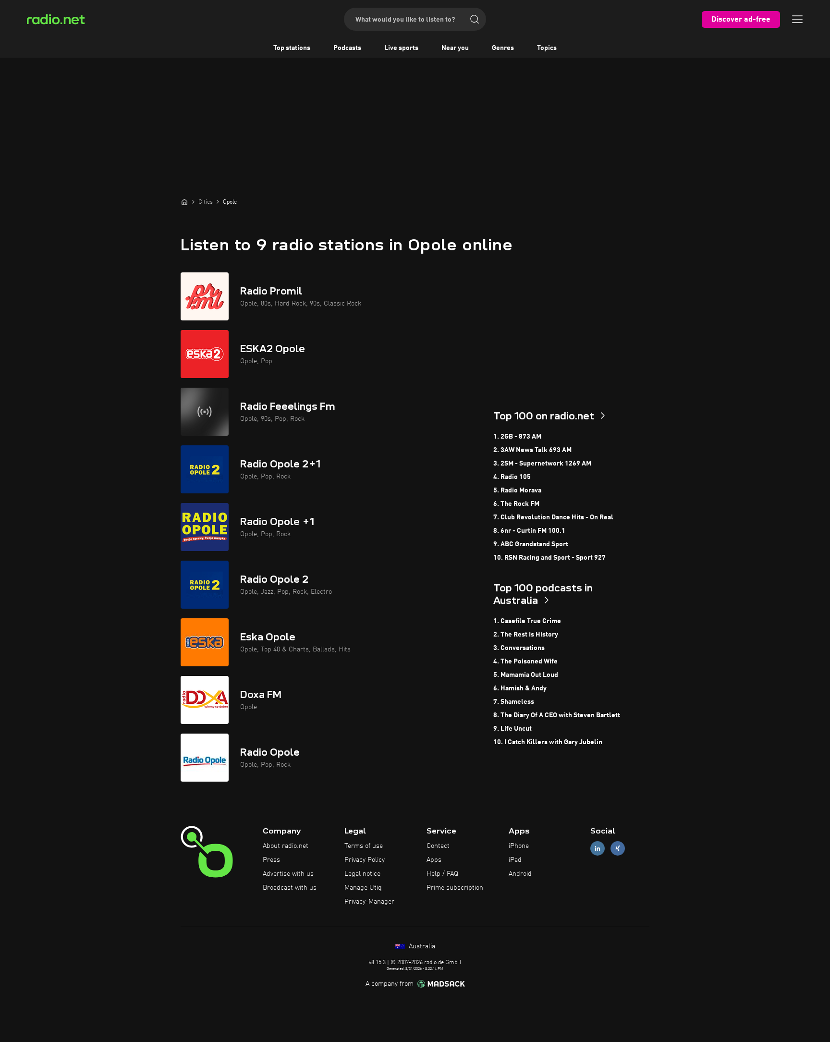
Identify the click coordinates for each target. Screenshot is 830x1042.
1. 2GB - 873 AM (517, 436)
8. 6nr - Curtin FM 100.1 (529, 530)
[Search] (474, 19)
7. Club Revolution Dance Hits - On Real (553, 517)
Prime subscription (455, 887)
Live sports (401, 48)
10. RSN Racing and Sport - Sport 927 (549, 557)
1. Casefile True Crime (527, 621)
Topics (547, 48)
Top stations (291, 48)
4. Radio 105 (512, 477)
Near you (455, 48)
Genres (503, 48)
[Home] (184, 202)
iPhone (519, 846)
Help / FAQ (442, 873)
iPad (515, 860)
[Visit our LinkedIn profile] (597, 849)
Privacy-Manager (369, 901)
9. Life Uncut (512, 728)
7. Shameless (513, 702)
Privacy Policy (364, 860)
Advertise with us (288, 873)
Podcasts (347, 48)
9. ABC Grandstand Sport (530, 544)
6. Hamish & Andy (520, 688)
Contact (438, 846)
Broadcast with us (290, 887)
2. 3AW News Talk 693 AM (532, 450)
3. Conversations (519, 648)
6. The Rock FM (516, 504)
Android (520, 873)
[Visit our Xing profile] (618, 849)
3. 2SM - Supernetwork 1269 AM (542, 463)
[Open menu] (797, 19)
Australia (421, 946)
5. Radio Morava (517, 490)
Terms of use (363, 846)
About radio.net (285, 846)
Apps (434, 860)
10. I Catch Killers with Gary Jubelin (547, 742)
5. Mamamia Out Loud (525, 675)
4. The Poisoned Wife (525, 661)
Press (271, 860)
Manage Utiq (363, 887)
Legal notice (362, 873)
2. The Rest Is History (525, 634)
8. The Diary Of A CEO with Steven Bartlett (556, 715)
